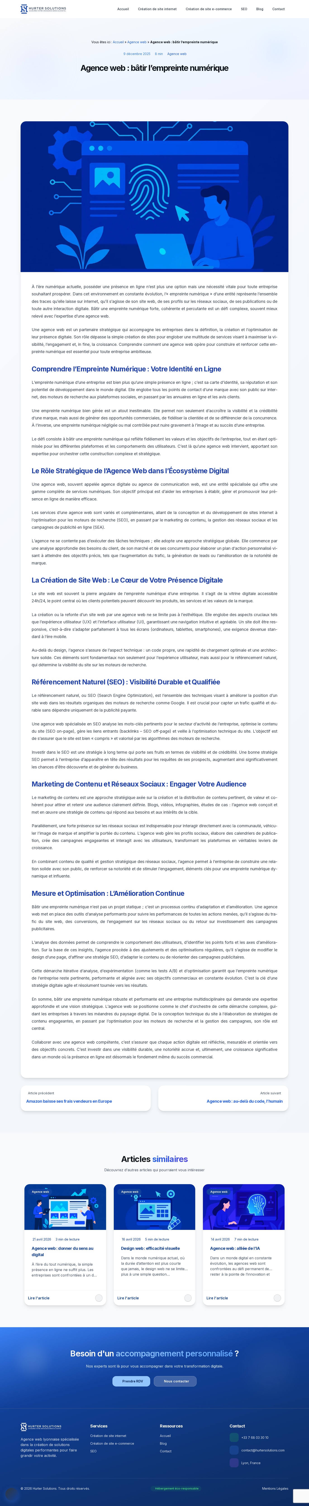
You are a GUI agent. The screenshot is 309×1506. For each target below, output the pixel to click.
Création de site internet (157, 9)
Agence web (137, 42)
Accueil (123, 9)
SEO (244, 9)
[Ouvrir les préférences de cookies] (11, 1494)
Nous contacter (176, 1381)
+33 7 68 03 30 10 (255, 1437)
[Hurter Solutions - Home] (43, 9)
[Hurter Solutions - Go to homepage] (41, 1427)
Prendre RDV (132, 1381)
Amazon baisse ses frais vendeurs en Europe (69, 1101)
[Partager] (98, 1298)
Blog (259, 9)
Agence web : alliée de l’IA (235, 1248)
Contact (278, 9)
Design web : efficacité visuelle (150, 1248)
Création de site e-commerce (209, 9)
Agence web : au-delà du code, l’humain (245, 1101)
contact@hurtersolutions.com (263, 1450)
